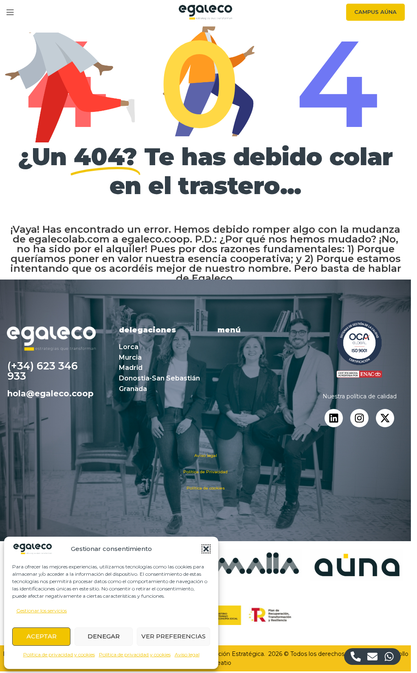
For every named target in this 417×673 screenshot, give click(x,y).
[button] (206, 549)
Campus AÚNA (375, 12)
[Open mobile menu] (10, 12)
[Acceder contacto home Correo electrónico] (372, 656)
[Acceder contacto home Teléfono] (355, 656)
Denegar (104, 636)
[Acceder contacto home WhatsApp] (389, 656)
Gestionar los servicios (41, 610)
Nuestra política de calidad (360, 396)
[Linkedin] (334, 418)
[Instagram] (359, 418)
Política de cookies (206, 488)
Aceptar (41, 636)
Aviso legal (187, 654)
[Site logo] (205, 11)
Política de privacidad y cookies (59, 654)
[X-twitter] (385, 418)
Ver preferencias (173, 636)
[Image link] (359, 349)
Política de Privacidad (205, 471)
